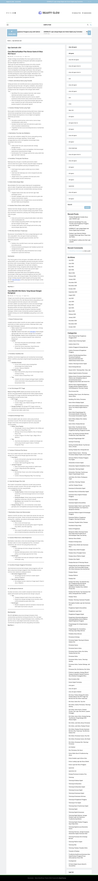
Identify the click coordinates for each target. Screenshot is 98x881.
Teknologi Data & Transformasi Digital (78, 806)
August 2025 (72, 295)
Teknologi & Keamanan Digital (76, 793)
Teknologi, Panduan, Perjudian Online (78, 848)
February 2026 (72, 276)
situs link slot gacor (74, 59)
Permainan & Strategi (74, 637)
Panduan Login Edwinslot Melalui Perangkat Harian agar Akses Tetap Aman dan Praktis (60, 1)
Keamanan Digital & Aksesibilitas (77, 502)
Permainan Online (73, 656)
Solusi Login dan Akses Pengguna (77, 764)
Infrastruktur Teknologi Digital (76, 469)
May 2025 (71, 304)
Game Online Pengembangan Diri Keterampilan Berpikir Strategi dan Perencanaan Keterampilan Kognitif (78, 414)
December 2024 (73, 320)
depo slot (71, 110)
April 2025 (71, 308)
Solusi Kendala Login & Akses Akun (78, 758)
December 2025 (73, 282)
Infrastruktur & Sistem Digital (76, 462)
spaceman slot (72, 771)
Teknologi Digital (73, 809)
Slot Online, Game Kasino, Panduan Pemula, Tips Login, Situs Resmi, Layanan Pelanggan (79, 711)
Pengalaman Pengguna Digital (76, 614)
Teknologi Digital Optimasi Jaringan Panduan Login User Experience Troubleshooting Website (78, 817)
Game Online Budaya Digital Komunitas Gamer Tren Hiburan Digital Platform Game (79, 407)
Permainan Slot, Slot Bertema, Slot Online (79, 669)
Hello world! (87, 251)
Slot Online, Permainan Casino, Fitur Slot (79, 736)
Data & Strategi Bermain (75, 366)
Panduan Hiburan (73, 572)
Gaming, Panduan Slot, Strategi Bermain (79, 449)
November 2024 (73, 324)
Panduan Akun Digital (74, 559)
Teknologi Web (72, 845)
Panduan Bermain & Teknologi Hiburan (78, 562)
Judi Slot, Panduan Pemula (75, 485)
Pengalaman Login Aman (75, 611)
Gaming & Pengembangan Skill (76, 438)
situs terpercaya (73, 148)
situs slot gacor (16, 279)
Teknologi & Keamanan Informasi (77, 796)
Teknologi (71, 777)
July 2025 (71, 298)
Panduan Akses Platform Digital (77, 556)
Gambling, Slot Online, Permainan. (77, 399)
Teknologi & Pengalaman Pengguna (78, 799)
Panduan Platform (73, 575)
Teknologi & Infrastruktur (75, 783)
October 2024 (72, 327)
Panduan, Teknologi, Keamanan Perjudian (79, 600)
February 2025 (72, 314)
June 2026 (71, 263)
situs (70, 104)
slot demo (33, 331)
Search (70, 204)
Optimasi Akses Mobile (75, 538)
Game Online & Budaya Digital (76, 402)
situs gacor (71, 685)
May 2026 (71, 266)
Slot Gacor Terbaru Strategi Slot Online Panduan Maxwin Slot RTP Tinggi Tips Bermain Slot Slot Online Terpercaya (79, 696)
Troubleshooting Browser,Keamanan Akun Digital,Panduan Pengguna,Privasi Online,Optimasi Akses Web (79, 856)
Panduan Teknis (73, 596)
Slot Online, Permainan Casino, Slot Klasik (79, 739)
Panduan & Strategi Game (75, 541)
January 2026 (72, 279)
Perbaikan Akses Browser (75, 634)
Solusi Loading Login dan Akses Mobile (79, 761)
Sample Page (47, 25)
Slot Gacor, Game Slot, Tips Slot (77, 701)
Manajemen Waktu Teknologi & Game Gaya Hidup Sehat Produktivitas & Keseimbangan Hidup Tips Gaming (78, 533)
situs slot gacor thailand (75, 691)
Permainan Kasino (73, 645)
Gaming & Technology (74, 441)
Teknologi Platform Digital (75, 841)
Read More (10, 286)
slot (70, 78)
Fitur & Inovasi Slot (73, 391)
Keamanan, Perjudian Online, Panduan (78, 522)
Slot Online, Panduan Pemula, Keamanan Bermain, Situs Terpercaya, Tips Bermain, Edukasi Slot (79, 731)
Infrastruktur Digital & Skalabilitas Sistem (79, 466)
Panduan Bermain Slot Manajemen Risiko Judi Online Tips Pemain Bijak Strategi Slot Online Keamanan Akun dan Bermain (79, 567)
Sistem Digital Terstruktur (75, 682)
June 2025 (71, 301)
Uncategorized (72, 861)
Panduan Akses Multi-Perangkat (77, 549)
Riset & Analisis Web (74, 679)
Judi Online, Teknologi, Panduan (77, 482)
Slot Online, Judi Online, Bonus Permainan (79, 723)
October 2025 (72, 289)
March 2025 (72, 311)
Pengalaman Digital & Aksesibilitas (78, 608)
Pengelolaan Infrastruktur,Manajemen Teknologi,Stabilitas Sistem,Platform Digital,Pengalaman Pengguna (78, 619)
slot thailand (72, 747)
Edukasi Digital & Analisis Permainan (78, 373)
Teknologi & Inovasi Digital (75, 790)
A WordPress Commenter (75, 251)
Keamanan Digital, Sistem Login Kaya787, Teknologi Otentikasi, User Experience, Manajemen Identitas (79, 507)
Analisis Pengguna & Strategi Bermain (78, 347)
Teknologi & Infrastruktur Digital (77, 787)
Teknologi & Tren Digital (75, 802)
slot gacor (71, 116)
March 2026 (72, 273)
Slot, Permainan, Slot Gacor (76, 750)
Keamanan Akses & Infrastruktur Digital (79, 491)
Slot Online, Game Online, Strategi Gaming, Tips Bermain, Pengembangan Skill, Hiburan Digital (79, 718)
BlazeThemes (62, 878)
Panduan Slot (72, 578)
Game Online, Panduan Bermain (77, 424)
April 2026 (71, 269)
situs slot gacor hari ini (75, 66)
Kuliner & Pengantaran (74, 528)
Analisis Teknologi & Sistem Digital (78, 363)
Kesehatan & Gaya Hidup (75, 525)
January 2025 (72, 317)
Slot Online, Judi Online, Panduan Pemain (79, 726)
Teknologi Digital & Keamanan (76, 812)
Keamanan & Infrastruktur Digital (77, 488)
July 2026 (71, 260)
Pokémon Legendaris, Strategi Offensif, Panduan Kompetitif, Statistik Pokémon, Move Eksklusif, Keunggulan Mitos (79, 674)
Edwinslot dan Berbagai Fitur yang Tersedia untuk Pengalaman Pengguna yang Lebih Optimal (79, 223)
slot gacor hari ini (73, 123)
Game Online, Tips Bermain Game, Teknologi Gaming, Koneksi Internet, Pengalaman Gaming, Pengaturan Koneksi (79, 428)
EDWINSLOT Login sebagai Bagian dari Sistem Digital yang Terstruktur (45, 31)
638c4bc (11, 56)
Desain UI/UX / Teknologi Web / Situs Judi (79, 370)
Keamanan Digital (73, 499)
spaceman (71, 186)
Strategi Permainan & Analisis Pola (78, 774)
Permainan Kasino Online (75, 648)
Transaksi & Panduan (74, 851)
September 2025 (73, 292)
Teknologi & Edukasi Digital (76, 780)
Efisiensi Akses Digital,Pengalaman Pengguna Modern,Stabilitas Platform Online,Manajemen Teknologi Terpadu (78, 386)
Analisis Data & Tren (74, 344)
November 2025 (73, 285)
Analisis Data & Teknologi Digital (77, 341)
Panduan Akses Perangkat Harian (77, 553)
